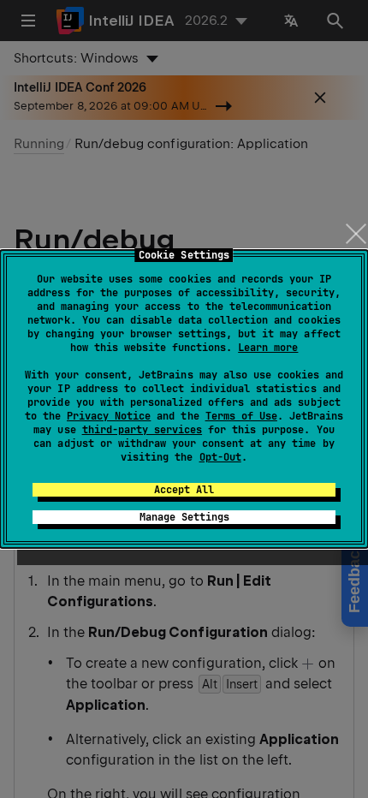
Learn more (268, 347)
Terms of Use (241, 416)
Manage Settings (184, 517)
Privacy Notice (109, 416)
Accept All (184, 490)
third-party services (142, 430)
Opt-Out (220, 457)
